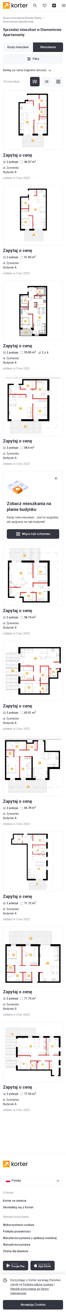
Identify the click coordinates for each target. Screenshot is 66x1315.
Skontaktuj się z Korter (18, 1207)
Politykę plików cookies (38, 1284)
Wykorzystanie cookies (18, 1225)
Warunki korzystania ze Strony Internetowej (29, 1291)
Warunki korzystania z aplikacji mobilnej (30, 1238)
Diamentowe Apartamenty (18, 21)
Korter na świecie (14, 1200)
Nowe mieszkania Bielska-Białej (22, 17)
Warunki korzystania (16, 1244)
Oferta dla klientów (15, 1251)
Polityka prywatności (17, 1231)
